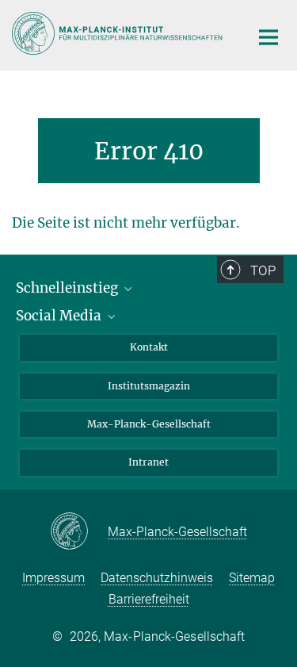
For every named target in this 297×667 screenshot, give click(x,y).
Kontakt (149, 347)
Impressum (53, 577)
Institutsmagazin (149, 386)
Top (263, 270)
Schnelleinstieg (68, 288)
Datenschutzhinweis (157, 577)
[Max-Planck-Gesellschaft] (79, 532)
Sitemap (252, 577)
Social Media (60, 316)
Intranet (148, 462)
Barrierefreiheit (149, 599)
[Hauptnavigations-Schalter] (268, 37)
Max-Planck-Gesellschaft (149, 424)
